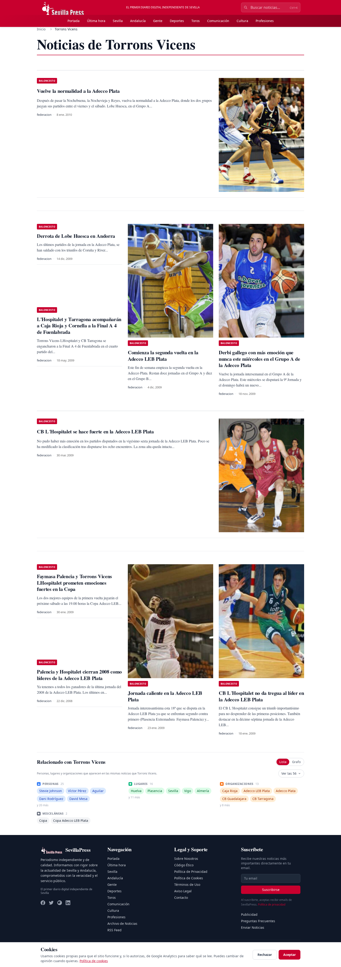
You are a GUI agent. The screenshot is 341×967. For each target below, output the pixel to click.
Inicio (41, 29)
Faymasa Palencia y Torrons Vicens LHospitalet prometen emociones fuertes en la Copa (74, 582)
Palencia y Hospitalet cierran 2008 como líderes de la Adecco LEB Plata (79, 675)
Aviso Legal (183, 891)
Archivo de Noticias (122, 923)
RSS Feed (114, 930)
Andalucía (138, 21)
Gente (157, 21)
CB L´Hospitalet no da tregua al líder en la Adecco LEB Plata (261, 696)
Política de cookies (94, 961)
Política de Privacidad (190, 871)
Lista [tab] (282, 762)
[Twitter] (51, 902)
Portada (74, 21)
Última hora (96, 21)
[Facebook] (43, 902)
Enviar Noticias (252, 927)
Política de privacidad (271, 904)
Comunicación (218, 21)
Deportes (177, 21)
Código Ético (183, 865)
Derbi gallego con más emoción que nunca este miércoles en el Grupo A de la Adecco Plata (259, 358)
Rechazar (264, 954)
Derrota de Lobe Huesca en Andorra (76, 236)
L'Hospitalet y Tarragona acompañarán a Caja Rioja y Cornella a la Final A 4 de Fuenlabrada (79, 325)
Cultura (242, 21)
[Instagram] (59, 902)
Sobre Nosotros (186, 858)
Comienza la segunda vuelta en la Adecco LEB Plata (163, 355)
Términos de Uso (187, 884)
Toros (195, 21)
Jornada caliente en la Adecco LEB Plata (165, 696)
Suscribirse (271, 889)
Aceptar (289, 954)
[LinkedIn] (68, 902)
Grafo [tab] (296, 762)
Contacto (181, 897)
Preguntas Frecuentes (258, 921)
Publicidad (249, 914)
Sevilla (118, 21)
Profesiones (265, 21)
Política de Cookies (188, 878)
